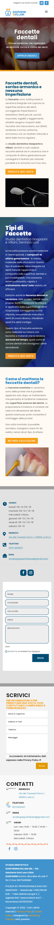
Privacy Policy (24, 911)
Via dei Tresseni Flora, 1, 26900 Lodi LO (30, 537)
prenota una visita (20, 171)
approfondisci (27, 55)
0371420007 (18, 807)
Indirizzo (13, 532)
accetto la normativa (24, 651)
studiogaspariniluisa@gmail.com (28, 558)
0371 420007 (16, 547)
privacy (36, 651)
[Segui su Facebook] (47, 3)
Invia (40, 658)
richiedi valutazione (21, 441)
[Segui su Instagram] (42, 3)
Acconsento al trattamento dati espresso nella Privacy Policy (26, 758)
